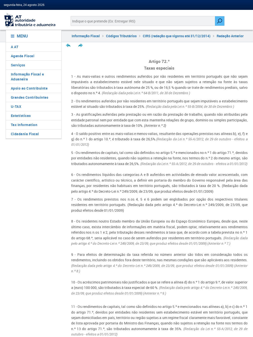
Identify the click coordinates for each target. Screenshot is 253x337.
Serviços (18, 65)
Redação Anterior (230, 36)
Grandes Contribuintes (29, 97)
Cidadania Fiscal (25, 133)
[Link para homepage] (32, 20)
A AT (15, 46)
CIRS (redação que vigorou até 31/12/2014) (177, 36)
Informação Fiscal (86, 36)
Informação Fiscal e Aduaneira (27, 76)
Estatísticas (21, 115)
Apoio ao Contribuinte (29, 88)
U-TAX (16, 106)
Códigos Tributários (121, 36)
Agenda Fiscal (23, 56)
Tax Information (24, 124)
